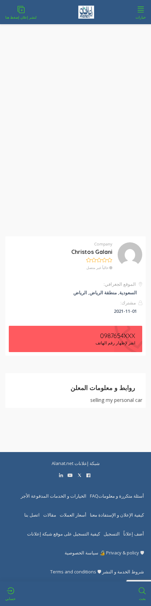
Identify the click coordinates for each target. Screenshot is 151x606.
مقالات (49, 515)
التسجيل (112, 534)
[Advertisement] (75, 134)
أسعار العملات (73, 515)
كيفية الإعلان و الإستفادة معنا (117, 515)
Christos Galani (91, 251)
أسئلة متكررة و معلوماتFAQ (117, 496)
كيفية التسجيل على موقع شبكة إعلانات (63, 534)
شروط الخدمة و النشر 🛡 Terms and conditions (97, 571)
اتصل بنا (32, 515)
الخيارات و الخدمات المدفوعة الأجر (53, 496)
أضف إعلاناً (133, 534)
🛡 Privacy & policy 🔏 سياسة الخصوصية (104, 553)
